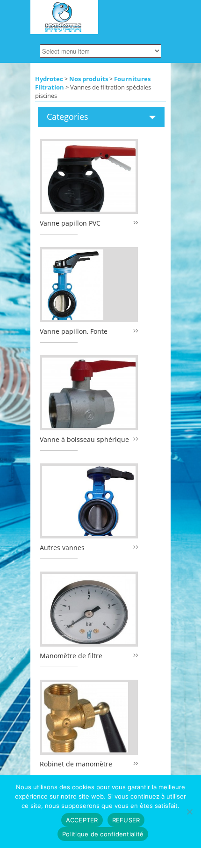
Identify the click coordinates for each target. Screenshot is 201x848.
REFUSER (126, 820)
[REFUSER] (189, 811)
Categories (67, 116)
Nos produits (88, 79)
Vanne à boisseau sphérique (84, 439)
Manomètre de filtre (71, 655)
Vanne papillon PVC (70, 223)
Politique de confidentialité (103, 834)
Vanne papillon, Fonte (74, 331)
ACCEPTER (82, 820)
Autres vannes (62, 547)
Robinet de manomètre (76, 763)
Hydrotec (49, 79)
